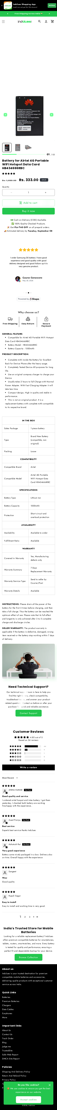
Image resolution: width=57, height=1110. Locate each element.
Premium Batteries (10, 1001)
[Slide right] (49, 13)
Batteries (6, 997)
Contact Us (7, 1034)
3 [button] (29, 916)
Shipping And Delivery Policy (16, 1071)
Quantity (5, 186)
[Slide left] (7, 13)
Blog (4, 1042)
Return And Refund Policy (14, 1075)
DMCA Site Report (11, 1058)
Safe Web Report (10, 1054)
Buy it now (28, 211)
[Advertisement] (28, 56)
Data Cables (8, 1009)
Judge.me (6, 1046)
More (4, 1017)
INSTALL (52, 5)
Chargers (6, 1005)
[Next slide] (51, 114)
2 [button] (25, 916)
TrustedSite (7, 1050)
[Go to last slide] (5, 114)
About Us (6, 1030)
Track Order (8, 1038)
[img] (8, 785)
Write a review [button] (28, 767)
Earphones (7, 1013)
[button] (3, 21)
